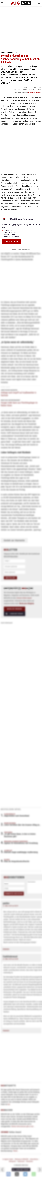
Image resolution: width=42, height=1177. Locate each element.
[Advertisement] (21, 28)
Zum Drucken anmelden (34, 92)
